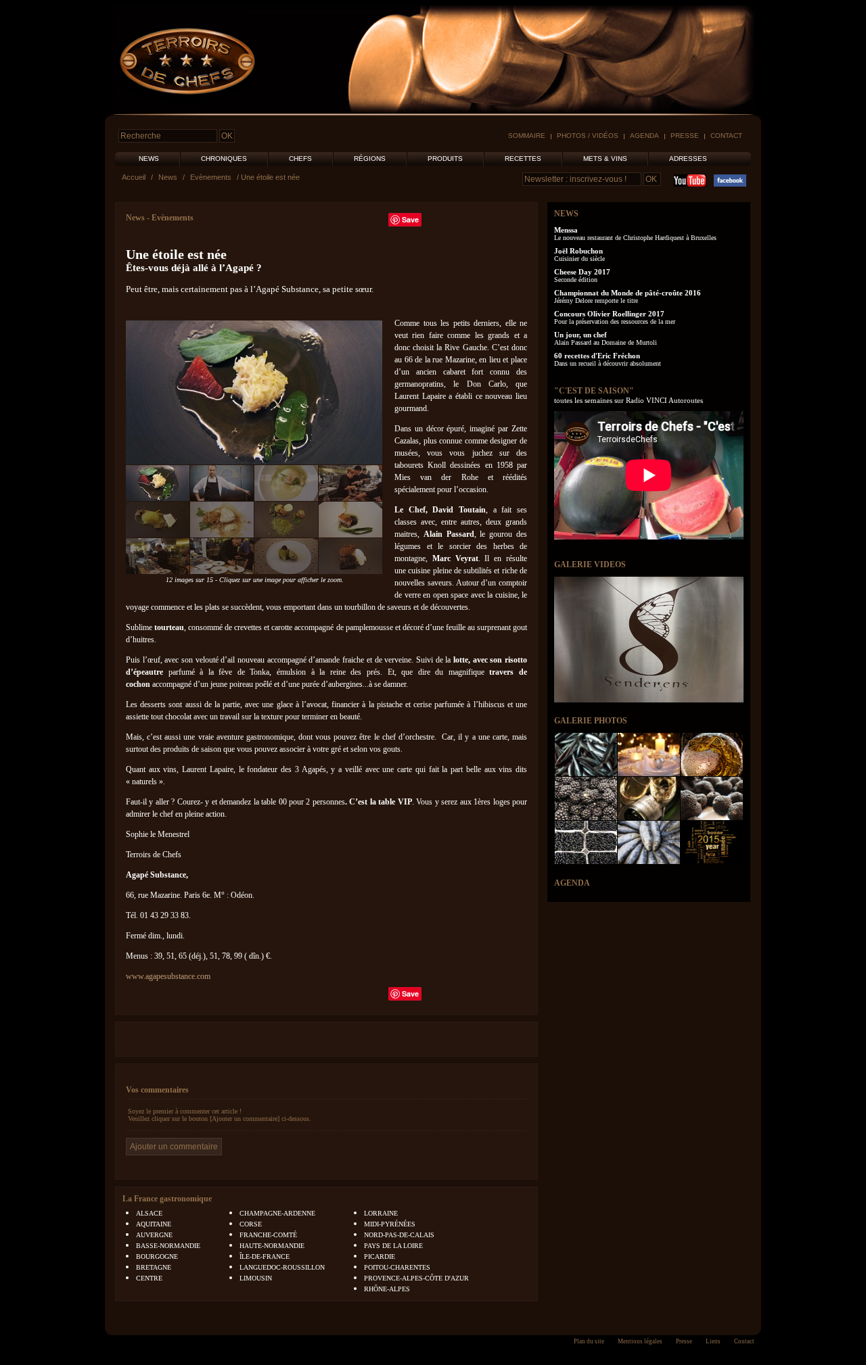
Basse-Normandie (168, 1245)
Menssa (566, 230)
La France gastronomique (167, 1198)
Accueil (133, 177)
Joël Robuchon (578, 251)
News (149, 158)
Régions (370, 158)
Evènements (210, 177)
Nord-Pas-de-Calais (399, 1235)
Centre (149, 1278)
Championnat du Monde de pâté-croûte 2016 (627, 293)
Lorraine (381, 1213)
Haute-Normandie (272, 1245)
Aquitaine (153, 1224)
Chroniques (224, 158)
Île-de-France (265, 1256)
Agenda (644, 135)
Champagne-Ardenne (277, 1213)
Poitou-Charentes (397, 1267)
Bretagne (153, 1267)
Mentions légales (640, 1341)
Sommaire (526, 135)
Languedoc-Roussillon (282, 1267)
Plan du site (589, 1341)
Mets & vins (605, 158)
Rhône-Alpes (387, 1289)
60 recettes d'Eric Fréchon (597, 356)
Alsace (149, 1213)
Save (410, 219)
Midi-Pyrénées (389, 1224)
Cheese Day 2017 (582, 272)
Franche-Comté (268, 1235)
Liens (713, 1341)
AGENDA (572, 883)
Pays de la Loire (393, 1245)
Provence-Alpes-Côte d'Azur (416, 1278)
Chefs (300, 158)
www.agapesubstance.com (168, 976)
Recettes (523, 158)
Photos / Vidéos (587, 135)
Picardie (379, 1256)
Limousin (256, 1278)
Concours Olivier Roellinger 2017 (609, 314)
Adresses (688, 158)
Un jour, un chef (580, 335)
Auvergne (154, 1235)
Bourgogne (157, 1256)
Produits (445, 158)
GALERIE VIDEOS (590, 564)
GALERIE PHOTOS (590, 720)
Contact (726, 135)
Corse (251, 1224)
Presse (684, 135)
